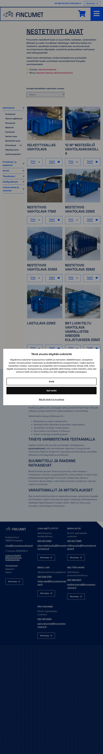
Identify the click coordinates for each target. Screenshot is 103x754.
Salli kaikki (52, 390)
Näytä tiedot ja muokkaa (51, 399)
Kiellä (51, 381)
